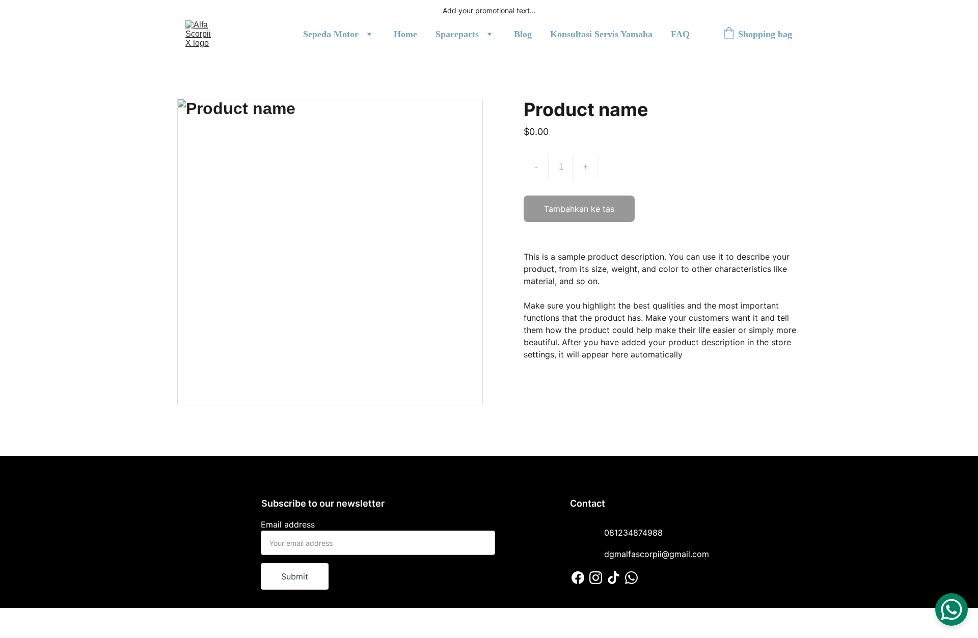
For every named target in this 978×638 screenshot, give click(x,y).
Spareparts (457, 34)
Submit (294, 576)
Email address (288, 524)
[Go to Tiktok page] (613, 577)
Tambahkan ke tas (579, 209)
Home (405, 34)
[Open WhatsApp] (951, 609)
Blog (523, 34)
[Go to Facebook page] (578, 577)
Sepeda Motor (331, 34)
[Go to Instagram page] (595, 577)
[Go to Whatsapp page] (631, 577)
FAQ (680, 34)
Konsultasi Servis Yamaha (601, 34)
